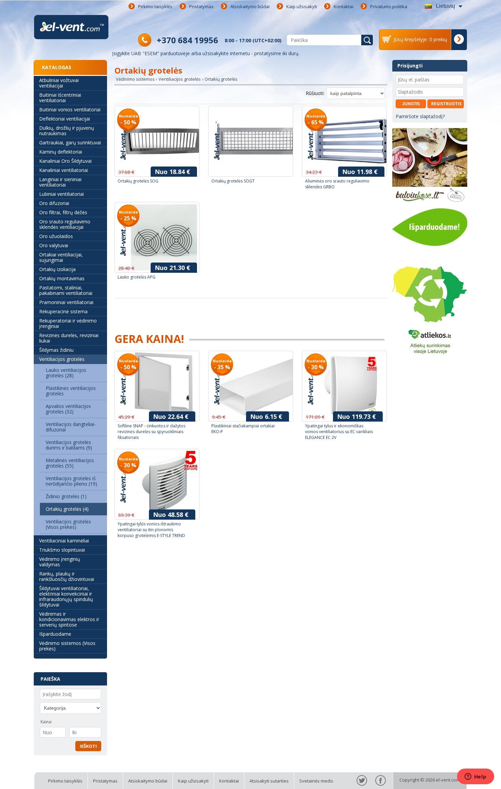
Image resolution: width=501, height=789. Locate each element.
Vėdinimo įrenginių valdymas (59, 562)
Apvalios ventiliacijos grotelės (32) (68, 409)
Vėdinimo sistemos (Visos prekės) (67, 646)
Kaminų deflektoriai (60, 151)
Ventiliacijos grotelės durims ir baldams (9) (69, 445)
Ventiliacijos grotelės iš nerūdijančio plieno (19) (71, 481)
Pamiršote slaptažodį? (420, 116)
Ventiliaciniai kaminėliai (64, 540)
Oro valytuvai (53, 245)
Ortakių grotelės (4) (67, 509)
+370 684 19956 (187, 40)
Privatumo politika (388, 6)
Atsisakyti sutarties (269, 781)
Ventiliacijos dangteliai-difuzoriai (71, 427)
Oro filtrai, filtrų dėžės (63, 212)
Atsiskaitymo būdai (250, 6)
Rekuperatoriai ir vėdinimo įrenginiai (68, 323)
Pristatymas (201, 6)
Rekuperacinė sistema (63, 311)
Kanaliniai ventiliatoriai (63, 170)
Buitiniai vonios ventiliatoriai (70, 109)
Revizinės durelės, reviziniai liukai (68, 338)
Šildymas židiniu (56, 350)
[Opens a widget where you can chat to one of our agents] (475, 777)
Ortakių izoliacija (57, 269)
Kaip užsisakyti (301, 6)
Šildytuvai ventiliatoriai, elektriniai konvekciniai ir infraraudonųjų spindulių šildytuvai (66, 596)
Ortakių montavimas (62, 278)
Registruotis (446, 104)
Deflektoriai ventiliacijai (64, 118)
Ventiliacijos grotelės (62, 359)
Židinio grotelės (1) (66, 496)
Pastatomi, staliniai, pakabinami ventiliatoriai (65, 290)
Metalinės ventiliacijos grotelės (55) (70, 463)
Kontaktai (343, 6)
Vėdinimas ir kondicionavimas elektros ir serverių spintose (69, 619)
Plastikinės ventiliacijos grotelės (71, 391)
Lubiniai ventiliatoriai (61, 194)
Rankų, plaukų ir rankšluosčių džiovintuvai (66, 576)
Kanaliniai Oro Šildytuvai (65, 161)
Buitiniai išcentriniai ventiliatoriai (60, 98)
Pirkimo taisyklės (155, 6)
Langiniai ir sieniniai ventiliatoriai (60, 182)
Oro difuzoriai (54, 203)
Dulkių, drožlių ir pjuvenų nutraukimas (66, 131)
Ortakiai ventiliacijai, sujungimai (61, 257)
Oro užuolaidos (56, 236)
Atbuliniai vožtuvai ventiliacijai (59, 83)
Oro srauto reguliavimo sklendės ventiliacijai (64, 224)
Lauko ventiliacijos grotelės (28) (66, 373)
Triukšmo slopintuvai (62, 550)
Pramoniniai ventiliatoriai (66, 302)
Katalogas (56, 67)
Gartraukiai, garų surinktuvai (70, 142)
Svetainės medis (316, 781)
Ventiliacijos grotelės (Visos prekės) (68, 524)
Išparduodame (55, 634)
